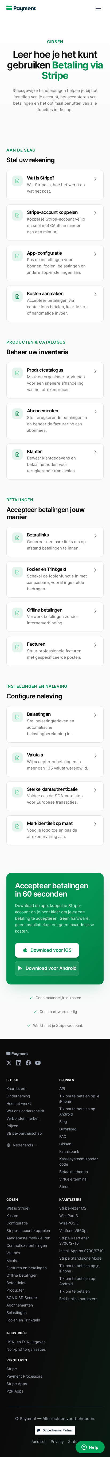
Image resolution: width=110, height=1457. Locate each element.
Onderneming (18, 1096)
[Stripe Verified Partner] (55, 1430)
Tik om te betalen (74, 1291)
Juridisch (38, 1441)
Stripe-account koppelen (28, 1230)
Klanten (12, 1260)
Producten (15, 1290)
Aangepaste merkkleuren (28, 1238)
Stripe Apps (16, 1383)
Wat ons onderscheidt (25, 1111)
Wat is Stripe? (18, 1208)
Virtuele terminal (73, 1179)
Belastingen (16, 1312)
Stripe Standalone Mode (80, 1258)
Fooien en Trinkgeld (23, 1320)
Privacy (57, 1441)
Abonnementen (19, 1305)
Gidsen (65, 1144)
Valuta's (13, 1253)
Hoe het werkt (18, 1103)
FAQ (62, 1136)
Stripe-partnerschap (24, 1133)
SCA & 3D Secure (21, 1297)
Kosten (12, 1215)
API (62, 1088)
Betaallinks (15, 1282)
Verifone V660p (73, 1230)
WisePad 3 (68, 1215)
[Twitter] (9, 1062)
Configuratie (17, 1223)
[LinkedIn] (18, 1062)
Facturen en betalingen (26, 1267)
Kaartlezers (16, 1088)
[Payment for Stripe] (21, 8)
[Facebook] (28, 1062)
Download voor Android (51, 968)
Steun (64, 1186)
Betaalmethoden (73, 1171)
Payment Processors (24, 1376)
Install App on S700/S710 (81, 1250)
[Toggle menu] (98, 8)
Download (68, 1129)
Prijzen (12, 1126)
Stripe (11, 1368)
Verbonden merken (23, 1118)
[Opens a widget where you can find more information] (90, 1447)
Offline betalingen (21, 1275)
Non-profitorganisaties (26, 1349)
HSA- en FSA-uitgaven (26, 1342)
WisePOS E (68, 1223)
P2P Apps (14, 1391)
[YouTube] (38, 1062)
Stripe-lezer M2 (72, 1208)
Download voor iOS (51, 950)
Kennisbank (69, 1151)
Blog (63, 1121)
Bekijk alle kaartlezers (78, 1298)
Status (73, 1441)
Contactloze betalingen (26, 1245)
